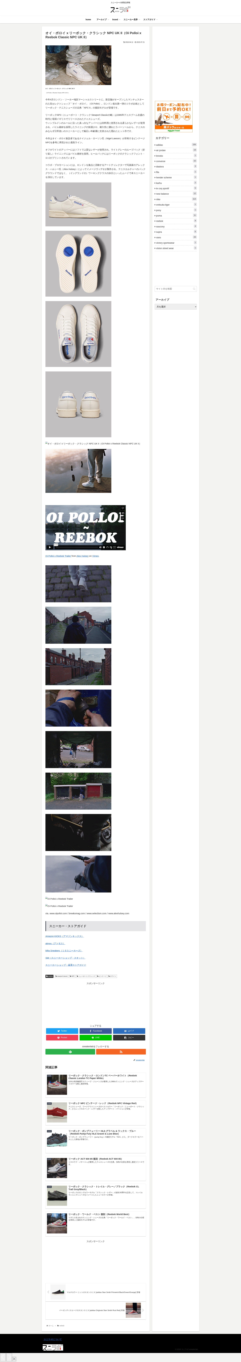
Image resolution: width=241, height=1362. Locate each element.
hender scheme (176, 177)
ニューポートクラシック (86, 976)
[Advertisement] (95, 1003)
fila (176, 172)
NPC (73, 976)
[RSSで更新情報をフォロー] (121, 1052)
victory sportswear (176, 242)
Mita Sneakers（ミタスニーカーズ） (63, 950)
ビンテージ (102, 976)
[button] (194, 288)
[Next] (9, 1357)
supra (176, 231)
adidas (176, 144)
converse (176, 161)
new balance (176, 193)
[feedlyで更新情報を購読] (70, 1052)
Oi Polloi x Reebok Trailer (58, 556)
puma (176, 215)
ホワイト (113, 976)
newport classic (62, 976)
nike (176, 199)
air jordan (176, 150)
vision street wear (176, 248)
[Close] (14, 1359)
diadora (176, 166)
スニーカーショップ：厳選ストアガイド (65, 965)
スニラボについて (53, 1339)
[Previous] (3, 1357)
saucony (176, 226)
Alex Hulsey (82, 556)
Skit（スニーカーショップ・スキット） (65, 958)
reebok (50, 976)
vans (176, 237)
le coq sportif (176, 188)
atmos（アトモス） (55, 943)
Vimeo (95, 556)
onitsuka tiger (176, 204)
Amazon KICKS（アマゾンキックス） (64, 936)
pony (176, 210)
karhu (176, 183)
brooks (176, 155)
